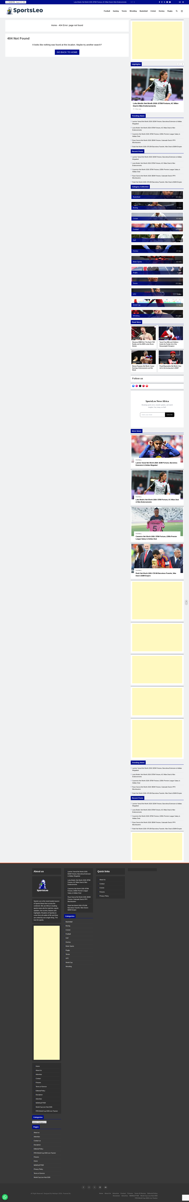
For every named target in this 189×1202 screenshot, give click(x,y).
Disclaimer (39, 1095)
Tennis (124, 11)
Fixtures (38, 1082)
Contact (38, 1078)
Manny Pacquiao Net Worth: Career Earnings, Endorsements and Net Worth (143, 368)
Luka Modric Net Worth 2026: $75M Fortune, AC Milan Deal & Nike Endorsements (79, 882)
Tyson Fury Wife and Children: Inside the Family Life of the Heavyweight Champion (169, 344)
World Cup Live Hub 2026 (44, 1107)
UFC (67, 958)
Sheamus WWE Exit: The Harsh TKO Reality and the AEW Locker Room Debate (143, 344)
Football (107, 11)
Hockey (161, 11)
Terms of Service (41, 1086)
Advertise (39, 1074)
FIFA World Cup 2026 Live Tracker (47, 1111)
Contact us (37, 1141)
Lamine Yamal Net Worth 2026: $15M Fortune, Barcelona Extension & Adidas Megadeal (79, 874)
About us (36, 1132)
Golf (67, 938)
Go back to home (67, 52)
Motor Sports (70, 946)
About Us (39, 1070)
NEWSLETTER (41, 1103)
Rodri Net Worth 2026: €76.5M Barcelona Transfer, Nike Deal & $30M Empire (157, 146)
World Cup (69, 962)
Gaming (116, 11)
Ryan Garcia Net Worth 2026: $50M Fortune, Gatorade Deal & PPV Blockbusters (79, 899)
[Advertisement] (157, 40)
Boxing (68, 926)
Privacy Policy (38, 1169)
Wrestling (133, 11)
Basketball (144, 11)
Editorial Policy (40, 1091)
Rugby (169, 11)
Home (54, 25)
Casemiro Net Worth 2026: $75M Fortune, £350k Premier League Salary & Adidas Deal (98, 2)
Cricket (153, 11)
